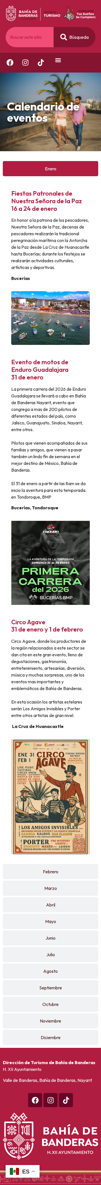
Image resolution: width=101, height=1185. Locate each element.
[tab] (50, 168)
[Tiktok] (66, 1100)
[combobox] (30, 37)
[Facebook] (10, 63)
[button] (58, 60)
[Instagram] (25, 63)
